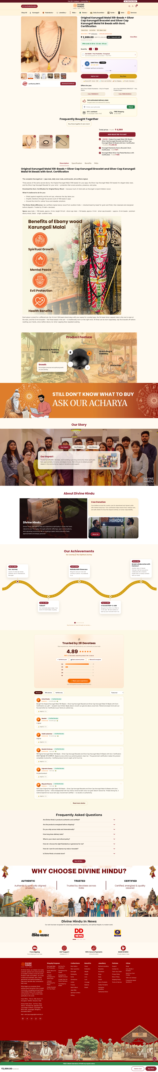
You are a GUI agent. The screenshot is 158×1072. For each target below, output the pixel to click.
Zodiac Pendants (103, 993)
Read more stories (79, 811)
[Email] (40, 1027)
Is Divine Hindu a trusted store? (54, 862)
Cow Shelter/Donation (30, 6)
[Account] (133, 6)
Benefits (88, 172)
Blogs (127, 974)
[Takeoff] (48, 605)
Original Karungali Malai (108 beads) (65, 191)
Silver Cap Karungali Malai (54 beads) (104, 191)
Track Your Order (131, 1)
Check (131, 115)
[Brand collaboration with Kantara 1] (141, 590)
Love (85, 985)
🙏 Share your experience (79, 689)
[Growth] (70, 372)
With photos (48, 701)
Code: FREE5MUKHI (93, 102)
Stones (85, 13)
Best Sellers (74, 974)
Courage (86, 990)
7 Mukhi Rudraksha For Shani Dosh (51, 985)
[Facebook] (27, 1027)
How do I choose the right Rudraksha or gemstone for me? (63, 852)
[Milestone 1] (75, 631)
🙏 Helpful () (42, 720)
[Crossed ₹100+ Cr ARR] (110, 605)
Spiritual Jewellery (103, 974)
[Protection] (87, 376)
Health (86, 982)
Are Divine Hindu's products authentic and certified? (61, 828)
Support (114, 974)
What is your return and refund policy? (56, 847)
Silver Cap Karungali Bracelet (38, 193)
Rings (99, 982)
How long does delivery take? (53, 843)
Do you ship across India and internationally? (59, 838)
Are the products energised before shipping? (58, 833)
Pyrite (112, 13)
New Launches (75, 977)
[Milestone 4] (81, 631)
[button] (109, 55)
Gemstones (74, 988)
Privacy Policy (116, 982)
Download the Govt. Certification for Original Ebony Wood (43, 197)
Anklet (72, 990)
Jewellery (63, 13)
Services (134, 13)
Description (64, 172)
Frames (73, 993)
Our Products (78, 455)
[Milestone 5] (83, 631)
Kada (99, 985)
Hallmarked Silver (103, 1000)
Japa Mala (73, 998)
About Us (95, 542)
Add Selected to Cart (117, 143)
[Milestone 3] (79, 631)
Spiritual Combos (75, 1001)
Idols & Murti (74, 996)
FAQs (96, 172)
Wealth (86, 980)
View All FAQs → (79, 869)
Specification (77, 172)
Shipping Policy (116, 988)
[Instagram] (23, 1027)
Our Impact (64, 455)
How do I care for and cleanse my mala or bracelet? (60, 857)
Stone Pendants (102, 990)
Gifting (72, 1003)
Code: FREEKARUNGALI (125, 102)
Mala (74, 13)
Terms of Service (117, 990)
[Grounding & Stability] (89, 362)
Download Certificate (68, 83)
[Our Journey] (17, 590)
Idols (123, 13)
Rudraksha (49, 13)
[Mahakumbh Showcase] (79, 590)
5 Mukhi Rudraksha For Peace (51, 991)
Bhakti (86, 996)
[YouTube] (31, 1027)
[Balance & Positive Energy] (70, 360)
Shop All (24, 13)
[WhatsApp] (36, 1027)
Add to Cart (94, 85)
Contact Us (115, 977)
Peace (86, 974)
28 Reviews (94, 33)
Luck (85, 988)
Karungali (36, 13)
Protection (87, 977)
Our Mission (93, 455)
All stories (38, 701)
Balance (86, 993)
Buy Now (123, 85)
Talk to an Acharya (131, 986)
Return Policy (116, 985)
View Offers (133, 36)
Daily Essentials (99, 13)
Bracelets (101, 977)
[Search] (129, 6)
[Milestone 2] (77, 631)
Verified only (59, 701)
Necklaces (101, 980)
